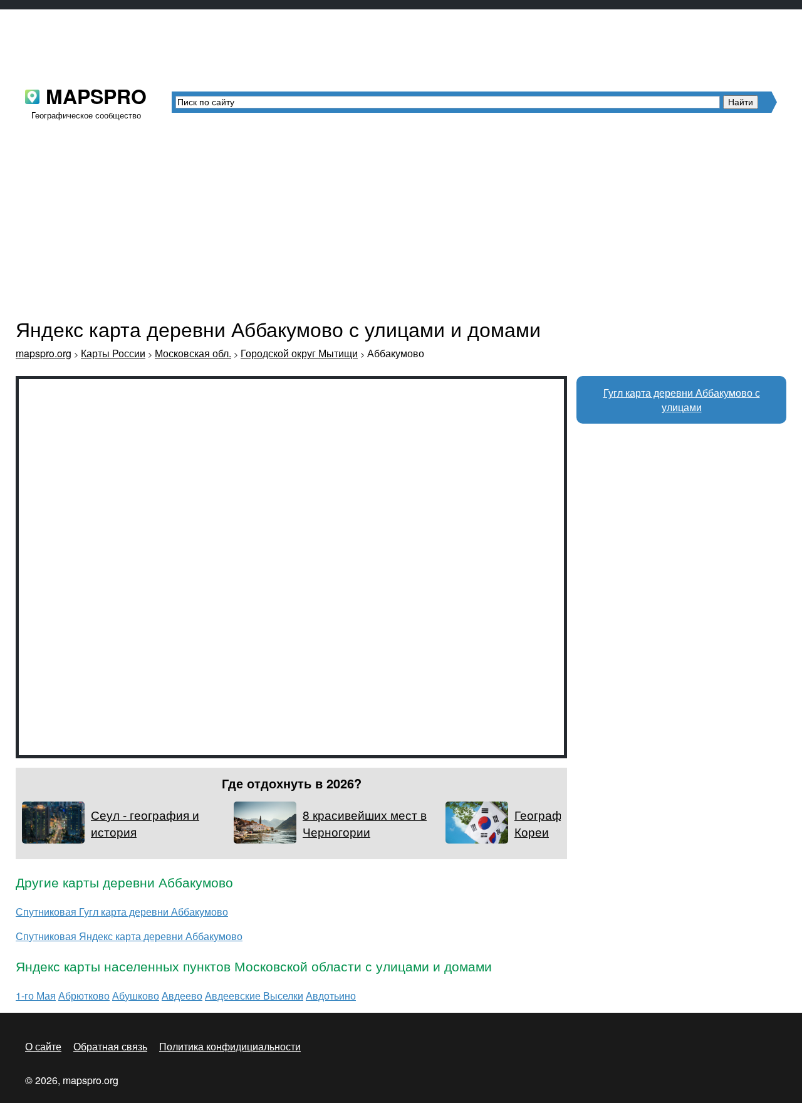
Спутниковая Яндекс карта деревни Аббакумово (129, 936)
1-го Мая (36, 995)
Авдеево (182, 995)
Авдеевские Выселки (254, 995)
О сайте (43, 1046)
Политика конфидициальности (230, 1046)
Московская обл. (193, 353)
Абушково (135, 995)
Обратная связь (110, 1046)
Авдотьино (331, 995)
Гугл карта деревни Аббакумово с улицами (681, 399)
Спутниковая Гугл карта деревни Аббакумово (122, 911)
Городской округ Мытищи (299, 353)
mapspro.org (43, 353)
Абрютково (84, 995)
